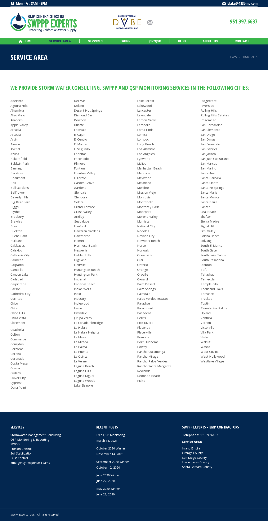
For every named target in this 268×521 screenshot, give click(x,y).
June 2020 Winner (108, 475)
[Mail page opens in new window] (150, 22)
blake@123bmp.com (242, 3)
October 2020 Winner (110, 448)
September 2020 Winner (112, 462)
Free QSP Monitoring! (110, 435)
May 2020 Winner (108, 489)
